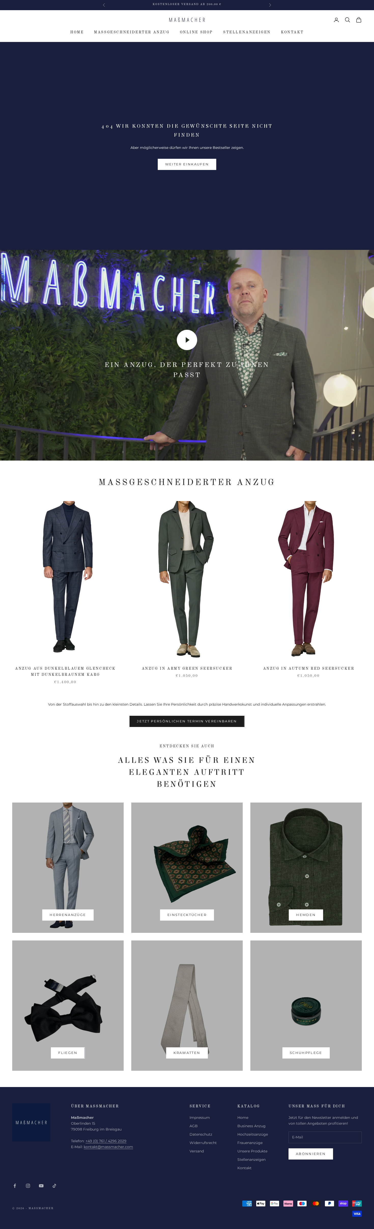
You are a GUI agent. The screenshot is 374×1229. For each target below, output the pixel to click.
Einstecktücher (187, 915)
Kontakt (292, 32)
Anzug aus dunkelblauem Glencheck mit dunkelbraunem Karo (65, 672)
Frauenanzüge (250, 1142)
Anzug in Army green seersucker (187, 668)
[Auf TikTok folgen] (54, 1185)
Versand (197, 1151)
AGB (194, 1126)
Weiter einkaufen (187, 164)
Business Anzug (251, 1126)
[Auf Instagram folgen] (28, 1185)
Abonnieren (311, 1154)
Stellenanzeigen (247, 32)
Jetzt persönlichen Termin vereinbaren (187, 721)
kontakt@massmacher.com (108, 1147)
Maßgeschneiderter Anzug (131, 32)
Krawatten (187, 1053)
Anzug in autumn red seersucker (308, 668)
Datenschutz (201, 1134)
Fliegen (67, 1053)
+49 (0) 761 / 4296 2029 (105, 1141)
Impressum (200, 1117)
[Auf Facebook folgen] (14, 1185)
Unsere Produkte (252, 1151)
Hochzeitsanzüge (252, 1134)
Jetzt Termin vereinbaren (187, 5)
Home (77, 32)
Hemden (306, 915)
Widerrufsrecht (203, 1142)
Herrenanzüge (68, 915)
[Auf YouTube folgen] (41, 1185)
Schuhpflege (306, 1053)
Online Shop (196, 32)
